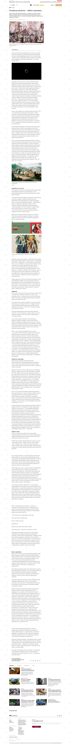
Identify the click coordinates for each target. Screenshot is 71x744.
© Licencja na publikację (16, 658)
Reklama (10, 727)
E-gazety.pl (20, 728)
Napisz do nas (11, 722)
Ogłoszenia (11, 728)
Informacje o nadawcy (22, 723)
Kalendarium (18, 739)
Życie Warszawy (21, 734)
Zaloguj (58, 5)
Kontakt (10, 721)
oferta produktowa (12, 740)
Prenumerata (11, 729)
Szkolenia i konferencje (13, 737)
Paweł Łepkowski (15, 49)
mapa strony (11, 739)
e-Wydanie (52, 5)
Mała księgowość (21, 730)
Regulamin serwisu (21, 722)
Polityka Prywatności (21, 720)
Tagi (33, 665)
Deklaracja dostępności (22, 724)
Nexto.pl (19, 729)
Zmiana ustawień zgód (22, 721)
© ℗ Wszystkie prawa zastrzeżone (18, 659)
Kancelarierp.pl (20, 731)
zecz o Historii (36, 5)
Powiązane (11, 665)
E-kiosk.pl (20, 727)
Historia (12, 7)
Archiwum (11, 730)
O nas (10, 720)
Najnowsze (26, 665)
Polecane (19, 665)
